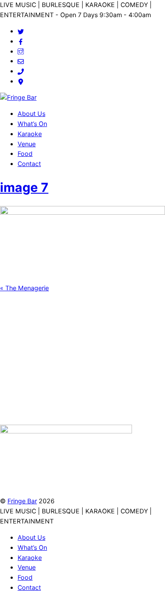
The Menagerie (24, 288)
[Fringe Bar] (18, 97)
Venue (27, 144)
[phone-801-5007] (21, 71)
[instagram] (21, 51)
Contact (29, 163)
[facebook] (21, 41)
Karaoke (30, 133)
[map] (21, 81)
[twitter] (21, 31)
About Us (31, 113)
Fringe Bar (22, 501)
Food (25, 153)
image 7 (24, 187)
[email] (21, 61)
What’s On (32, 123)
